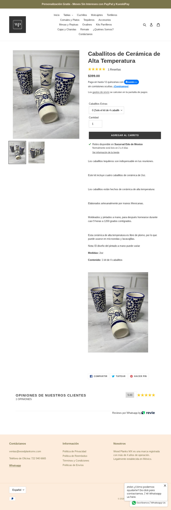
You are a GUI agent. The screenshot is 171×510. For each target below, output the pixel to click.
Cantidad (94, 117)
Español (16, 489)
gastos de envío (101, 92)
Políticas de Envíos (73, 465)
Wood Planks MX (134, 499)
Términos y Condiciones (76, 460)
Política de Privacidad (74, 451)
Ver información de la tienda (105, 152)
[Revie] (148, 413)
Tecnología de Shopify (152, 499)
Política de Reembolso (75, 455)
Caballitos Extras (98, 103)
